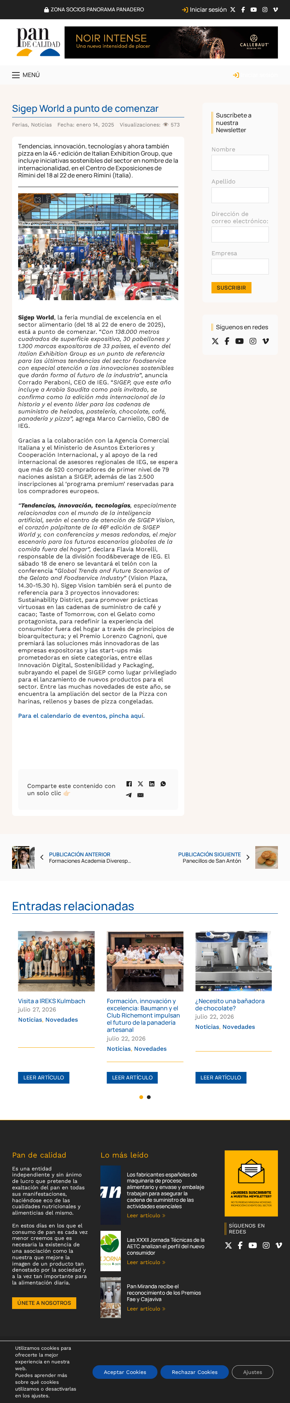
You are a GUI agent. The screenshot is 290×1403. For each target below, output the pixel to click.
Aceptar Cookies (125, 1372)
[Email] (140, 795)
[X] (140, 783)
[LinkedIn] (151, 783)
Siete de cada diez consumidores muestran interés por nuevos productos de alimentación (236, 1015)
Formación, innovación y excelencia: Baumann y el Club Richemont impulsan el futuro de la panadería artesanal (60, 1015)
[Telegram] (129, 795)
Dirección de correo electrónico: (239, 217)
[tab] (141, 1097)
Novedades (67, 1048)
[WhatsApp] (163, 783)
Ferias (20, 125)
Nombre (223, 149)
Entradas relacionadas (73, 906)
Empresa (224, 253)
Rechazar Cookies (195, 1372)
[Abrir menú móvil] (16, 75)
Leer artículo (49, 1077)
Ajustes (252, 1372)
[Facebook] (129, 783)
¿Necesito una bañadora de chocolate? (147, 1004)
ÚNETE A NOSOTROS (44, 1302)
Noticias (41, 125)
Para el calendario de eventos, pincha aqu (80, 715)
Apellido (223, 181)
